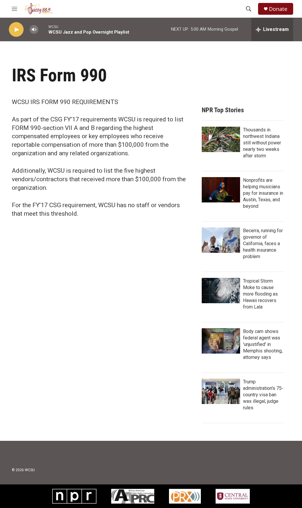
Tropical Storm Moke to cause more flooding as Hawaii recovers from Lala (260, 294)
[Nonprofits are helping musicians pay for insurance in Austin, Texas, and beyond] (221, 189)
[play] (16, 29)
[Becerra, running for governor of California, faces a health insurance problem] (221, 240)
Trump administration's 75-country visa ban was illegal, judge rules (263, 394)
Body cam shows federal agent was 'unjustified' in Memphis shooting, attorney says (263, 344)
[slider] (43, 29)
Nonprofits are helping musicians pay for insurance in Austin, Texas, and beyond (263, 193)
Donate (278, 9)
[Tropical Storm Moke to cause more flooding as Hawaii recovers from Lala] (221, 290)
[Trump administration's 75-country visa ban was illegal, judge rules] (221, 391)
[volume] (34, 29)
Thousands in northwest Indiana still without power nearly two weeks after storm (262, 143)
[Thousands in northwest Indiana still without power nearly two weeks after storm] (221, 139)
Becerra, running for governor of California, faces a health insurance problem (263, 243)
